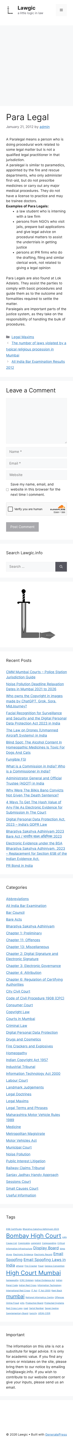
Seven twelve (52, 1308)
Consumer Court (19, 1005)
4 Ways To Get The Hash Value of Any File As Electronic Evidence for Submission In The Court (34, 807)
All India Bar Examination (26, 906)
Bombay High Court (33, 1235)
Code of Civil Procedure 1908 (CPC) (35, 998)
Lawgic (26, 8)
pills (22, 1303)
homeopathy (12, 1280)
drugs (9, 1254)
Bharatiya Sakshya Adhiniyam (30, 926)
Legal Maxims (23, 337)
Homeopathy (16, 1053)
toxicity (33, 1313)
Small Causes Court (22, 1188)
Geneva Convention (54, 1266)
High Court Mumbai (33, 1272)
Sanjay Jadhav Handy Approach (32, 1175)
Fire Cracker (31, 1266)
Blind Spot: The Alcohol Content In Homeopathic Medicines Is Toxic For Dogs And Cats (35, 747)
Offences (59, 1297)
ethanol (20, 1266)
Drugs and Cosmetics (23, 1039)
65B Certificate (14, 1229)
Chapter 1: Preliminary (24, 933)
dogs (62, 1248)
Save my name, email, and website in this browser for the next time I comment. (35, 489)
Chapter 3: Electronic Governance (33, 966)
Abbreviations (17, 899)
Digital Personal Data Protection (32, 1032)
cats (64, 1237)
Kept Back (57, 1290)
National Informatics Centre (40, 1297)
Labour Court (17, 1080)
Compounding (49, 1243)
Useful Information (21, 1195)
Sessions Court (18, 1182)
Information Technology (49, 1285)
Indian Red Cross (27, 1285)
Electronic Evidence (23, 1254)
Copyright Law (18, 1012)
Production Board (34, 1303)
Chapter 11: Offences (23, 940)
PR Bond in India (19, 866)
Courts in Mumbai (20, 1019)
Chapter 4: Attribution (23, 973)
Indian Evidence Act (45, 1280)
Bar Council (15, 913)
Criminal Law (16, 1026)
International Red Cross (18, 1290)
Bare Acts (14, 919)
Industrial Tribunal (20, 1067)
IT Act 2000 (44, 1290)
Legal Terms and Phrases (27, 1108)
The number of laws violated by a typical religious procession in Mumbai (36, 349)
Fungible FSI (16, 759)
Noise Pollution (18, 1154)
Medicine (13, 1127)
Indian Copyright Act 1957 (27, 1060)
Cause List (11, 1243)
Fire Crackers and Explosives (29, 1046)
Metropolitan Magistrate (25, 1134)
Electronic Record (43, 1254)
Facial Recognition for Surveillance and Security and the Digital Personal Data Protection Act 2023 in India (36, 718)
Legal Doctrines (18, 1094)
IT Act (34, 1290)
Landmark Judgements (25, 1087)
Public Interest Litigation (25, 1161)
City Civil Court (18, 991)
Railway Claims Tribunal (25, 1168)
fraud (41, 1266)
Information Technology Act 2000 (33, 1074)
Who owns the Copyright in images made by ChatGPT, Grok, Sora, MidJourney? (34, 701)
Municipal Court (19, 1147)
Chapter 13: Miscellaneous (27, 947)
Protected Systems (54, 1303)
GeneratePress (56, 1434)
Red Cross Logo (14, 1308)
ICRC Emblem (27, 1280)
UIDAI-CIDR (44, 1313)
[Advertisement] (36, 63)
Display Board (46, 1248)
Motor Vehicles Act (21, 1140)
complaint (36, 1243)
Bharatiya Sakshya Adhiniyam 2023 (41, 1229)
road (26, 1308)
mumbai (15, 1296)
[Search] (61, 567)
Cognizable (24, 1243)
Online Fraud (12, 1303)
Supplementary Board (17, 1313)
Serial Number (36, 1308)
